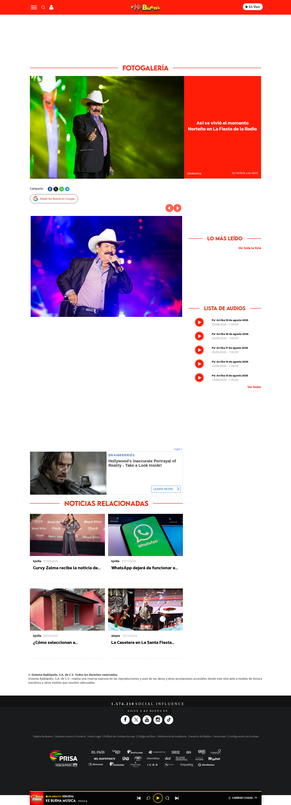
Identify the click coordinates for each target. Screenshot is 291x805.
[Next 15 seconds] (167, 798)
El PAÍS (100, 752)
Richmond (98, 764)
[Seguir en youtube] (148, 719)
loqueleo (188, 764)
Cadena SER (176, 752)
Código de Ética (146, 736)
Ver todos (254, 386)
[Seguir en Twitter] (137, 719)
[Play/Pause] (158, 798)
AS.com (188, 752)
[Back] (139, 798)
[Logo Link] (145, 7)
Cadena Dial (169, 758)
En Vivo (254, 7)
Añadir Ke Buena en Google (57, 198)
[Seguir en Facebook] (126, 719)
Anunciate (220, 736)
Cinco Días (154, 758)
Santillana (138, 752)
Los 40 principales (119, 752)
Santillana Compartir (159, 752)
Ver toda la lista (249, 247)
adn (201, 752)
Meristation (207, 764)
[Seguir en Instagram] (158, 719)
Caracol (216, 752)
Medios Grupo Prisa (65, 765)
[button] (146, 791)
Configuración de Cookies (243, 736)
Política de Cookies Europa (119, 736)
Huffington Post (105, 758)
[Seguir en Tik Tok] (169, 719)
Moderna (117, 764)
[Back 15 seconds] (148, 798)
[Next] (177, 798)
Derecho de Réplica (200, 736)
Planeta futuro (198, 758)
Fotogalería (146, 68)
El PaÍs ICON (154, 764)
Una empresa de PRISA (65, 755)
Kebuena (212, 758)
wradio (139, 758)
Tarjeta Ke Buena (42, 736)
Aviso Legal (94, 736)
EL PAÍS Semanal (183, 758)
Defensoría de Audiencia (172, 736)
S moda (170, 764)
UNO (127, 758)
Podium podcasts (137, 764)
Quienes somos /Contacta (70, 736)
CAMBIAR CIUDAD (242, 797)
